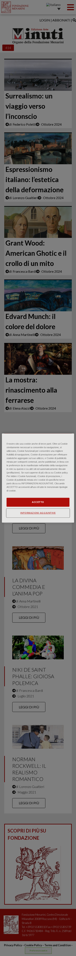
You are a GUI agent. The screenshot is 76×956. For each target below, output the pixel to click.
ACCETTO (38, 502)
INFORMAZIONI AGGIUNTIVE (38, 513)
